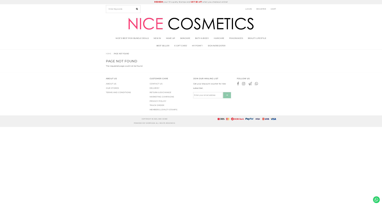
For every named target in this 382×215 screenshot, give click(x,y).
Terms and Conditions (118, 92)
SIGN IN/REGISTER (217, 45)
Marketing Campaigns (162, 97)
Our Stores (112, 88)
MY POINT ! (197, 45)
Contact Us (156, 84)
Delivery (154, 88)
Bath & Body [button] (202, 38)
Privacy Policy (158, 101)
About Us (111, 84)
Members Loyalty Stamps (163, 109)
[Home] (191, 23)
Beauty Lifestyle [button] (257, 38)
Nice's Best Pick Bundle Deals (132, 38)
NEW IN (157, 38)
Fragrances (236, 38)
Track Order (157, 105)
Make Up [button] (170, 38)
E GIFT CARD (180, 45)
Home (108, 54)
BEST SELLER (163, 45)
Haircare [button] (219, 38)
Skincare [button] (185, 38)
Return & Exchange (160, 92)
